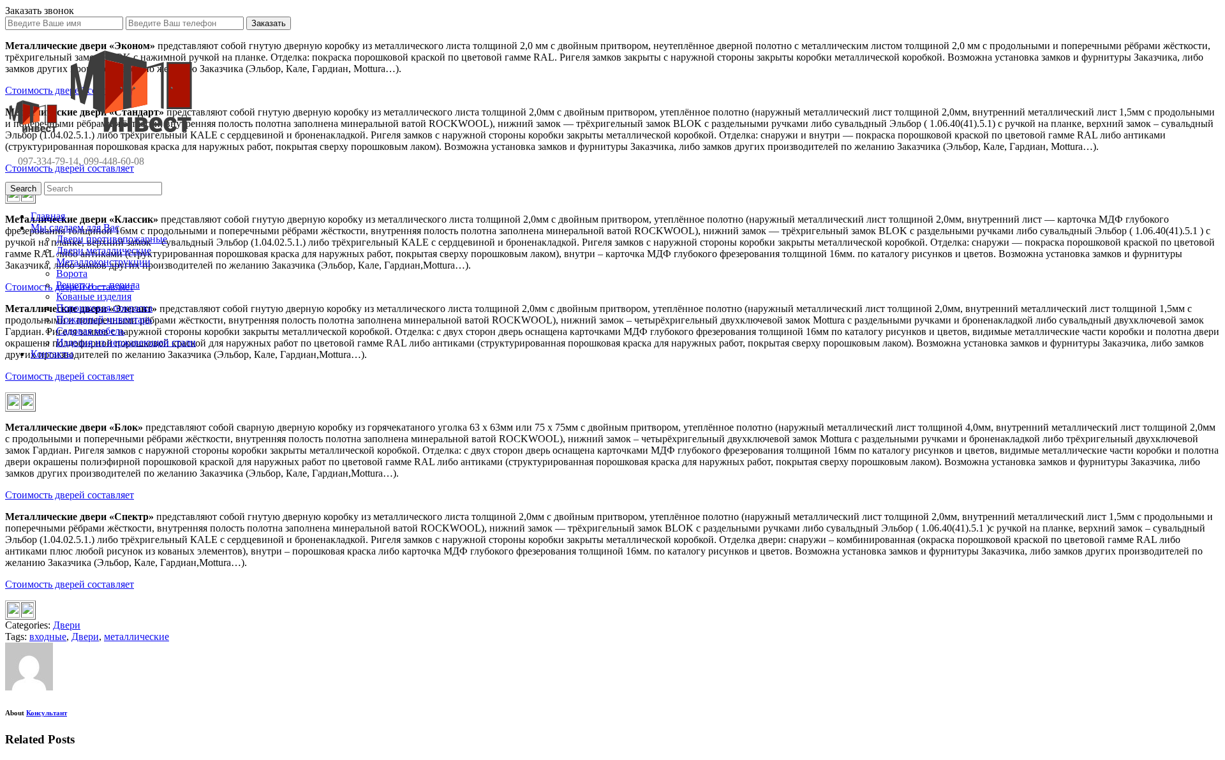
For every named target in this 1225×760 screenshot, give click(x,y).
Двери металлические (103, 250)
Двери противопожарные (111, 239)
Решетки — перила (98, 284)
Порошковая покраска (104, 307)
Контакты (52, 353)
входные (47, 636)
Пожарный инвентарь (104, 319)
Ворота (71, 273)
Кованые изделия (93, 296)
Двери (66, 625)
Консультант (46, 713)
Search (23, 188)
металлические (136, 636)
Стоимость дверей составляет (69, 376)
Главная (48, 216)
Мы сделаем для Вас (75, 227)
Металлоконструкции (103, 262)
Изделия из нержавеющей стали (126, 342)
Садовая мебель (90, 330)
